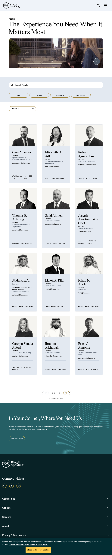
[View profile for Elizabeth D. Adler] (56, 154)
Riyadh (14, 306)
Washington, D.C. (17, 177)
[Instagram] (18, 486)
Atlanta (48, 178)
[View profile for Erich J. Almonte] (89, 345)
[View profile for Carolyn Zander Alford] (23, 345)
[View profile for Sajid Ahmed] (56, 218)
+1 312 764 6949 (26, 243)
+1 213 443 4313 (92, 242)
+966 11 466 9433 (59, 370)
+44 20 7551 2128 (58, 243)
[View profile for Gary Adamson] (23, 154)
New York (15, 367)
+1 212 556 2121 (26, 367)
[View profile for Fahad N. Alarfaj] (89, 282)
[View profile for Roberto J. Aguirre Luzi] (89, 154)
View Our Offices (17, 439)
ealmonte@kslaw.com (86, 358)
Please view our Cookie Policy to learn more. (29, 544)
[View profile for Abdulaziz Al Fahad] (23, 282)
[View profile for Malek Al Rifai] (56, 282)
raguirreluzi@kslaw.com (87, 165)
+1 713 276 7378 (92, 370)
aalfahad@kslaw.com (20, 295)
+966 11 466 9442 (92, 306)
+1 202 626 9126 (28, 177)
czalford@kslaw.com (20, 356)
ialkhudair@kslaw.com (53, 356)
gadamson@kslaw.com (21, 163)
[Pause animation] (96, 61)
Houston (81, 178)
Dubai (47, 306)
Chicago (15, 243)
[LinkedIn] (11, 486)
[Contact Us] (4, 486)
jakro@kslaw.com (84, 232)
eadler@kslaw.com (52, 167)
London (48, 243)
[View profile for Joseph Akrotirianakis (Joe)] (89, 218)
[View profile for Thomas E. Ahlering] (23, 218)
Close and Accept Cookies (38, 550)
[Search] (98, 5)
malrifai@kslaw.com (52, 289)
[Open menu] (105, 5)
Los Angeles (81, 242)
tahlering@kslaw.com (20, 230)
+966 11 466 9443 (26, 306)
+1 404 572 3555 (58, 178)
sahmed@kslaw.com (53, 224)
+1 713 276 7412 (91, 178)
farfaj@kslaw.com (84, 293)
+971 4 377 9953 (57, 306)
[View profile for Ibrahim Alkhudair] (56, 345)
